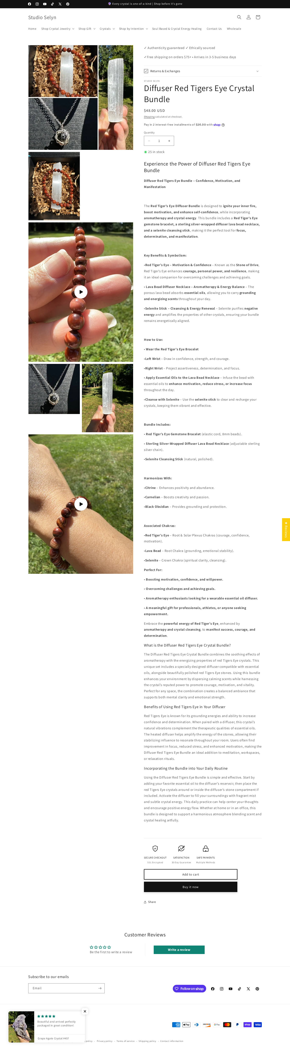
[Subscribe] (99, 988)
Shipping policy (147, 1041)
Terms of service (125, 1041)
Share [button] (152, 902)
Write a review (179, 949)
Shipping (149, 116)
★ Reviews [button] (286, 529)
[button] (57, 28)
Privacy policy (105, 1041)
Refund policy (85, 1041)
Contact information (171, 1041)
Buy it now (191, 887)
